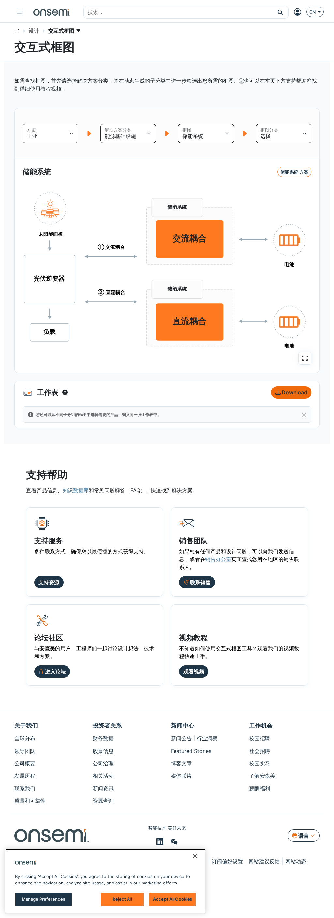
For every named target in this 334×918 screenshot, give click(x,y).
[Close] (304, 415)
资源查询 (103, 801)
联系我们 (24, 788)
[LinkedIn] (160, 842)
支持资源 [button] (48, 582)
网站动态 (295, 861)
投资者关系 (107, 725)
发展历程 (24, 775)
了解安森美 (262, 775)
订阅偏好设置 (227, 861)
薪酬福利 (259, 788)
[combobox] (178, 12)
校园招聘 (259, 738)
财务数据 (103, 738)
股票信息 (103, 751)
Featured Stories (191, 751)
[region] (105, 881)
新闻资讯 (103, 788)
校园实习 (259, 763)
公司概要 (24, 763)
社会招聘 (259, 751)
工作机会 (261, 725)
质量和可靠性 (30, 801)
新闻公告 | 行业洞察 (194, 738)
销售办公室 (218, 559)
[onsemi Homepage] (52, 12)
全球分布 (24, 738)
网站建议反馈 (264, 861)
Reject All (122, 899)
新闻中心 (182, 725)
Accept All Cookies (172, 899)
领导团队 (24, 751)
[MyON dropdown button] (299, 12)
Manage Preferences (43, 899)
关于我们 (26, 725)
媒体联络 (181, 775)
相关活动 (103, 775)
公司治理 (103, 763)
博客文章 (181, 763)
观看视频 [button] (193, 671)
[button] (280, 12)
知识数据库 (76, 490)
